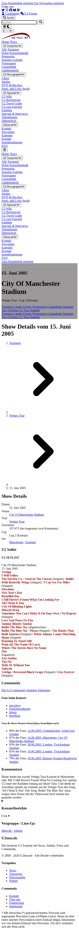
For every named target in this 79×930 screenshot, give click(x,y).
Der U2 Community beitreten (19, 690)
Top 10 (6, 310)
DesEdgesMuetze (19, 708)
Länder (18, 306)
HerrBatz (14, 715)
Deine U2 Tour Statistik (25, 310)
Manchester (16, 542)
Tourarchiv (15, 874)
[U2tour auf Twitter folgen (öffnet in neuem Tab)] (3, 10)
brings (13, 712)
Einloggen (44, 690)
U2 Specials (9, 92)
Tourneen (8, 306)
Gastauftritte (55, 306)
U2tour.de (8, 124)
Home (5, 41)
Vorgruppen (39, 306)
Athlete (18, 830)
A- (4, 30)
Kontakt (14, 896)
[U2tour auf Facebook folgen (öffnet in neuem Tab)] (11, 10)
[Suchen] (41, 22)
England (31, 542)
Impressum (15, 906)
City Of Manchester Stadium (26, 514)
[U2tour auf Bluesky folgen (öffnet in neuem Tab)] (15, 10)
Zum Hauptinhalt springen (18, 3)
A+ (11, 30)
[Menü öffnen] (5, 150)
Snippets (68, 306)
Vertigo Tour (17, 415)
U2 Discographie (12, 74)
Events (27, 306)
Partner (13, 880)
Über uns (14, 899)
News (13, 41)
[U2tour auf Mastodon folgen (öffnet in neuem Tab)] (18, 10)
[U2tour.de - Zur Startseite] (16, 38)
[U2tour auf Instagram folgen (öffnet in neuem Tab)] (7, 10)
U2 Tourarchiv (10, 45)
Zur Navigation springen (49, 3)
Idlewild (7, 830)
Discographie (17, 877)
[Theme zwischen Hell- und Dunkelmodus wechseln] (7, 26)
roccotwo (15, 705)
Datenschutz (16, 903)
